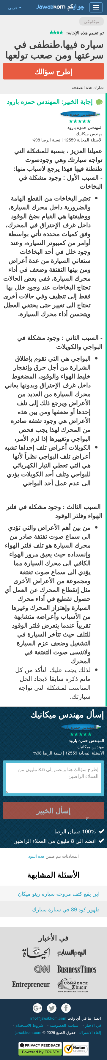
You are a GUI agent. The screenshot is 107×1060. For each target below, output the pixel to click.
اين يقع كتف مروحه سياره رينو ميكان (59, 893)
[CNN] (25, 969)
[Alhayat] (25, 953)
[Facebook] (66, 1008)
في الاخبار (92, 1025)
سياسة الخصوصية (63, 1025)
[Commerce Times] (82, 985)
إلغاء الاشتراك (89, 1032)
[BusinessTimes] (82, 969)
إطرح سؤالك (53, 71)
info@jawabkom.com (48, 1018)
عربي (13, 7)
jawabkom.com (28, 1032)
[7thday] (82, 953)
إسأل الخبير (54, 810)
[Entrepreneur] (25, 985)
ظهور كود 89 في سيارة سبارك (66, 909)
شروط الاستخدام (28, 1025)
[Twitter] (51, 1008)
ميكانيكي (91, 21)
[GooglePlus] (37, 1008)
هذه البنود (36, 856)
